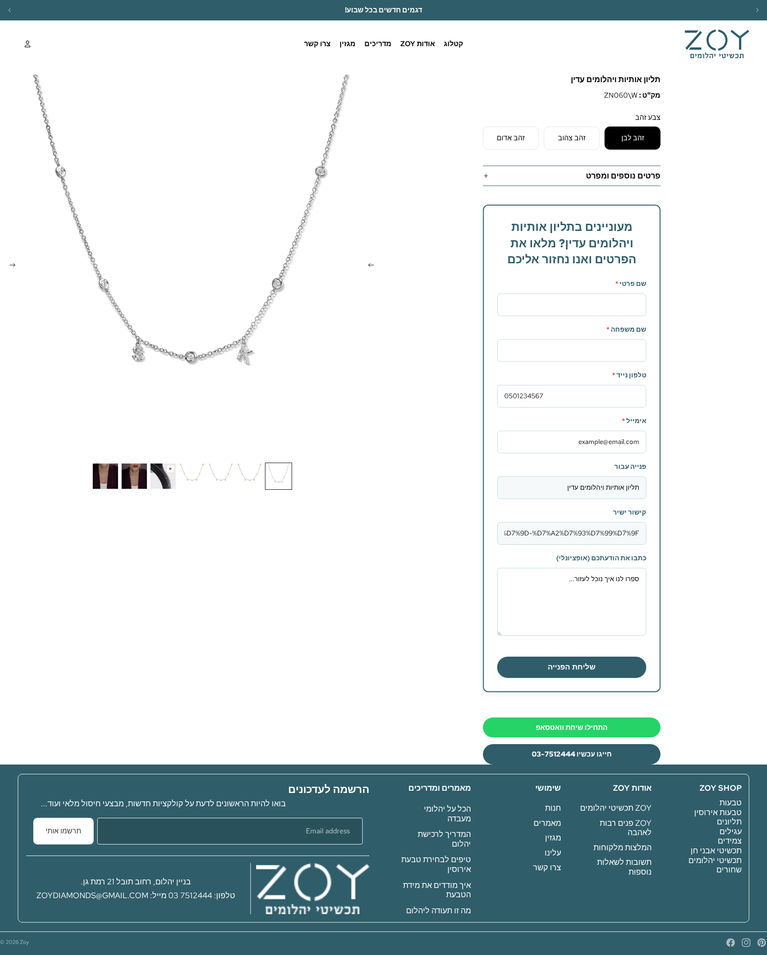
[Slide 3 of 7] (220, 476)
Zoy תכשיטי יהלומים (616, 808)
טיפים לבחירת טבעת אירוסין (436, 864)
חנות (553, 808)
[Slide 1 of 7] (278, 476)
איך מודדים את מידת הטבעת (437, 890)
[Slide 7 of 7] (105, 476)
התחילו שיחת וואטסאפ (572, 727)
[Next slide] (757, 10)
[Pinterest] (761, 942)
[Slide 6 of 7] (134, 476)
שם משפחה (626, 329)
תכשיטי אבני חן (716, 850)
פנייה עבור (630, 466)
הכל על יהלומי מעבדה (447, 814)
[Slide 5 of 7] (163, 476)
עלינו (553, 852)
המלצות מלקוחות (622, 847)
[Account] (27, 44)
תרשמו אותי (63, 831)
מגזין (553, 837)
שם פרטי (630, 283)
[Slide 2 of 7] (249, 476)
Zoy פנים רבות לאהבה (626, 827)
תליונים (729, 821)
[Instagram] (746, 942)
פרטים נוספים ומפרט (623, 175)
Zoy (24, 942)
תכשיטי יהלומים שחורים (715, 865)
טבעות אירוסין (718, 812)
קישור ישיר (629, 512)
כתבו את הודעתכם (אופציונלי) (601, 558)
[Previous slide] (10, 10)
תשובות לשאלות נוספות (624, 867)
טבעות (731, 802)
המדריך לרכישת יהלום (444, 839)
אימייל (634, 420)
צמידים (730, 841)
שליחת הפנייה (572, 667)
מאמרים (547, 822)
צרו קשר (547, 867)
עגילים (731, 831)
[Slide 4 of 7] (192, 476)
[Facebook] (730, 942)
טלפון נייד (629, 375)
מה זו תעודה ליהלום (438, 910)
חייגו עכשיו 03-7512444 (572, 754)
